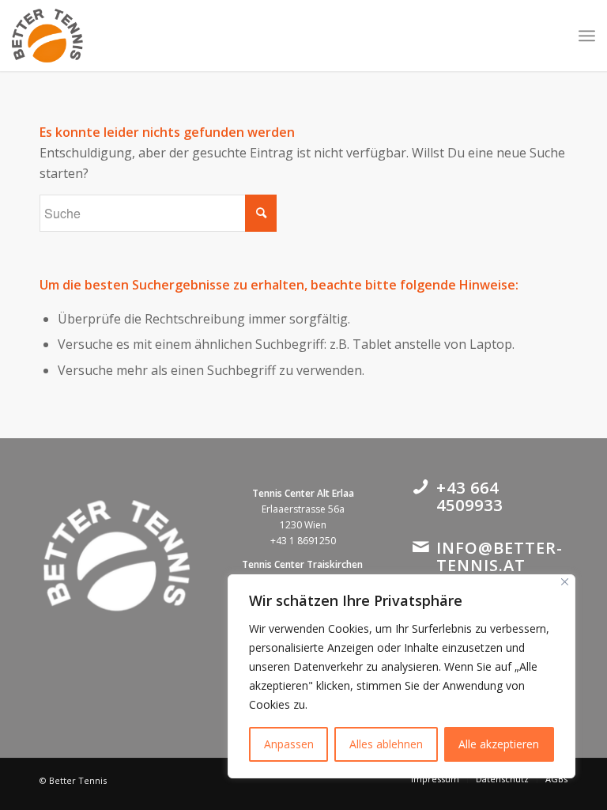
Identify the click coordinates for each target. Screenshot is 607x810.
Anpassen (289, 743)
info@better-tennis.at (499, 556)
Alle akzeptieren (498, 743)
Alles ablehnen (386, 743)
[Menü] (587, 35)
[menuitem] (435, 779)
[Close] (564, 581)
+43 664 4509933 (469, 496)
